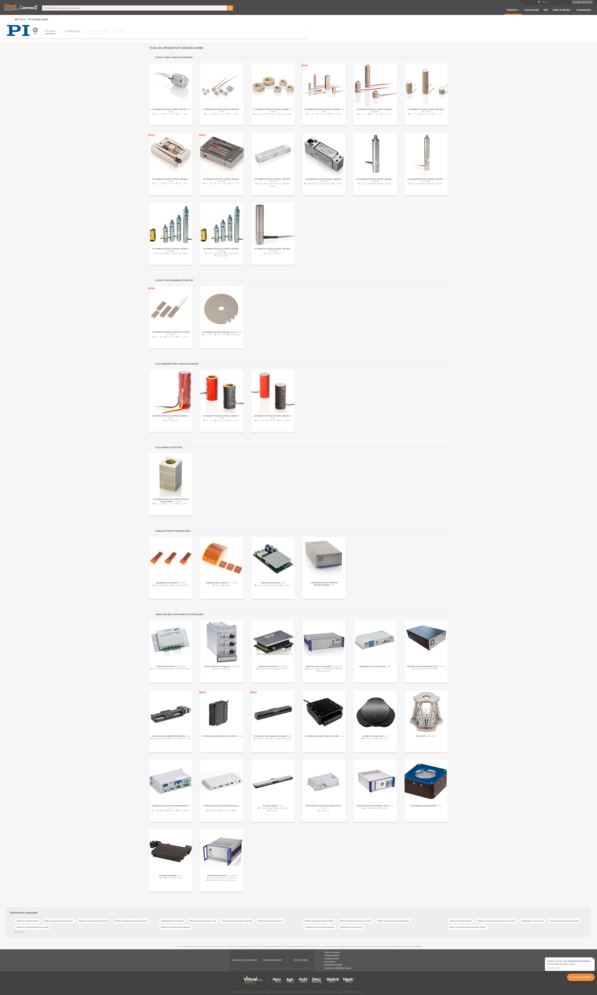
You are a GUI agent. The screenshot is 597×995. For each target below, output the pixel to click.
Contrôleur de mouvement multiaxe (320, 927)
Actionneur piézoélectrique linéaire (564, 921)
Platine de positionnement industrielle (393, 921)
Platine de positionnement (27, 921)
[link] (570, 964)
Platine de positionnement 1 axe (202, 921)
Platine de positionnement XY (270, 921)
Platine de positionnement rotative (319, 921)
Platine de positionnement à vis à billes (355, 921)
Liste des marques (332, 952)
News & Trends (561, 9)
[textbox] (134, 8)
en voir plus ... (20, 932)
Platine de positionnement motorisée (93, 921)
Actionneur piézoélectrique (460, 921)
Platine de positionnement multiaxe (175, 927)
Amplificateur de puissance (172, 921)
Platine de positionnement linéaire (58, 921)
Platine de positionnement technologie (32, 927)
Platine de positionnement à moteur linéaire (467, 927)
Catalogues (531, 9)
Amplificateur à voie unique (532, 921)
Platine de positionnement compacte (237, 921)
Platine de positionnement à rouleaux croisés (496, 921)
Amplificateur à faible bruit (351, 927)
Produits (512, 9)
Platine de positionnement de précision (131, 921)
